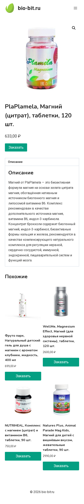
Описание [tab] (15, 162)
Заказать (16, 147)
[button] (73, 28)
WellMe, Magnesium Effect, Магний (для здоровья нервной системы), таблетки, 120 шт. (59, 336)
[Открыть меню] (75, 8)
